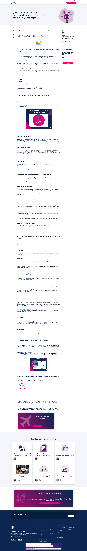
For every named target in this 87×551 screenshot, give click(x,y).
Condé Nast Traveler (22, 388)
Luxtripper (21, 383)
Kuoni (20, 384)
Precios (29, 2)
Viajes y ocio (21, 389)
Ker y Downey (21, 391)
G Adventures (21, 385)
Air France (20, 381)
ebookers (20, 382)
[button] (73, 0)
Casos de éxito (34, 2)
